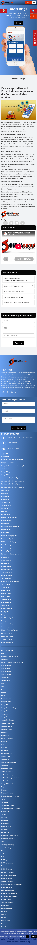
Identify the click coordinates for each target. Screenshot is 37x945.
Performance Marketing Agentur (11, 554)
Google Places (5, 711)
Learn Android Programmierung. (13, 286)
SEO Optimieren (6, 671)
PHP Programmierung (7, 860)
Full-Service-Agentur (7, 539)
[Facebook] (5, 223)
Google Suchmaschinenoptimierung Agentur (14, 466)
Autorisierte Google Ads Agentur (11, 478)
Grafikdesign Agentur (7, 618)
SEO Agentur (5, 456)
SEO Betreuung (5, 677)
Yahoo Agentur (5, 502)
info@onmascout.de (13, 448)
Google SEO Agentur (7, 463)
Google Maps (5, 714)
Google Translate (6, 729)
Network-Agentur (6, 633)
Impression (4, 741)
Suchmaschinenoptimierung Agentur (12, 460)
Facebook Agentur (6, 569)
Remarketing (5, 735)
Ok (27, 936)
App (2, 842)
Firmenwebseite (6, 826)
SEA (2, 683)
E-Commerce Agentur (7, 548)
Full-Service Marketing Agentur (10, 526)
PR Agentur (4, 511)
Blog (28, 2)
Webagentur (5, 508)
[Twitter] (11, 223)
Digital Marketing (6, 887)
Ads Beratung (5, 759)
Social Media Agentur (7, 545)
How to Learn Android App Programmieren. (17, 302)
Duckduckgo (5, 811)
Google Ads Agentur (7, 472)
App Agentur (5, 605)
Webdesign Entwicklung (8, 838)
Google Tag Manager (7, 720)
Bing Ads (4, 790)
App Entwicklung (6, 848)
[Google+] (7, 392)
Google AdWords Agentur (9, 475)
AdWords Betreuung (7, 772)
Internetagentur (6, 520)
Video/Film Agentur (7, 639)
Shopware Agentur (6, 627)
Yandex (3, 814)
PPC (2, 689)
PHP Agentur (5, 612)
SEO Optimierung (6, 665)
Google (3, 692)
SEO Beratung (5, 680)
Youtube (3, 914)
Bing (2, 787)
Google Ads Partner (7, 769)
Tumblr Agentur (6, 599)
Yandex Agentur (6, 505)
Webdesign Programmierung (9, 835)
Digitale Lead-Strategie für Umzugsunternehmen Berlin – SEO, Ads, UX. (17, 279)
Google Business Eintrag (8, 708)
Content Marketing (7, 881)
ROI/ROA (3, 732)
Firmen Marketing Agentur (9, 536)
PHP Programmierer (7, 863)
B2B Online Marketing (7, 890)
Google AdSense (6, 705)
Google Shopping (6, 726)
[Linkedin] (22, 223)
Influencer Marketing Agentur (10, 581)
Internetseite (5, 823)
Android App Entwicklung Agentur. (14, 291)
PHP (2, 857)
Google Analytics (6, 702)
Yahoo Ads (4, 802)
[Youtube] (11, 392)
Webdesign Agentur (7, 609)
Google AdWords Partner (8, 784)
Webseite (4, 817)
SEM (2, 686)
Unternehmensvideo (7, 908)
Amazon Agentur (6, 560)
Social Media (5, 927)
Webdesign (4, 829)
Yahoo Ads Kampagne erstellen (10, 808)
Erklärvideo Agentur (7, 642)
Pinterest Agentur (6, 603)
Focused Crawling (6, 899)
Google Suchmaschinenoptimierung (12, 662)
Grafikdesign (5, 832)
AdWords (4, 747)
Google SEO (4, 659)
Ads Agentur (5, 469)
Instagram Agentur (7, 575)
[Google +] (17, 223)
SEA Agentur (5, 490)
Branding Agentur (6, 551)
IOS (2, 851)
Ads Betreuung (5, 756)
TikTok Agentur (6, 584)
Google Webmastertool (8, 717)
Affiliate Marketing (7, 738)
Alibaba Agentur (6, 566)
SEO (2, 653)
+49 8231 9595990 (13, 443)
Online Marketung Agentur (9, 517)
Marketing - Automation (8, 875)
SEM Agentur (5, 493)
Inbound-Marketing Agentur (9, 630)
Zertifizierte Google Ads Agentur (11, 484)
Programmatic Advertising (9, 896)
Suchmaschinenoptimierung (9, 656)
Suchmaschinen (6, 699)
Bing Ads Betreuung (7, 793)
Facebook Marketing (7, 872)
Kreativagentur (5, 523)
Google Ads (4, 750)
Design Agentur (6, 615)
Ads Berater (4, 765)
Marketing (4, 866)
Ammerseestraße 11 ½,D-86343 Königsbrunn (20, 437)
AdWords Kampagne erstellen (10, 778)
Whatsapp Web (5, 921)
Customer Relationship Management (12, 884)
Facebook (4, 918)
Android (3, 854)
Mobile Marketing (6, 878)
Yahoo (3, 799)
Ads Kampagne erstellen (8, 762)
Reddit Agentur (6, 596)
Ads (2, 744)
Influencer (4, 924)
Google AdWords (6, 753)
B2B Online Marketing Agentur (10, 542)
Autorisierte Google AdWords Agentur (12, 481)
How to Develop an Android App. (13, 297)
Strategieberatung (7, 902)
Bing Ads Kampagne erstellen (10, 796)
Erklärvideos (5, 905)
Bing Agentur (5, 499)
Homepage (4, 820)
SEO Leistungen (6, 674)
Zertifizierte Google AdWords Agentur (12, 487)
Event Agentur (5, 529)
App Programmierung (7, 845)
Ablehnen (34, 936)
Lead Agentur (5, 621)
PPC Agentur (5, 496)
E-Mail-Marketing (6, 869)
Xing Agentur (5, 587)
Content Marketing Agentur (9, 624)
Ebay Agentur (5, 563)
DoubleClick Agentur (7, 636)
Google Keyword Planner (8, 723)
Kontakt (18, 23)
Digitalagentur (5, 557)
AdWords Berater (6, 781)
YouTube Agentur (6, 572)
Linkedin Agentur (6, 593)
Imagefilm (4, 911)
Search (3, 696)
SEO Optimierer (6, 668)
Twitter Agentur (6, 578)
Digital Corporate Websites (9, 893)
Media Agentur (5, 514)
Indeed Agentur (6, 590)
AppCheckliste (33, 16)
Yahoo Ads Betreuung (7, 805)
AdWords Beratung (7, 775)
